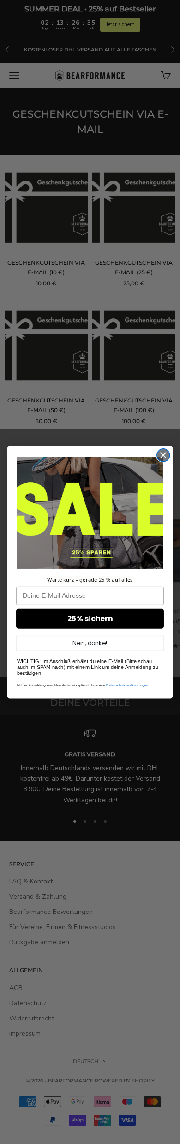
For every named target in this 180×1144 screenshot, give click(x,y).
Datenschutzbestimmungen (127, 685)
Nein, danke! (90, 643)
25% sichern (90, 618)
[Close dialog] (163, 454)
